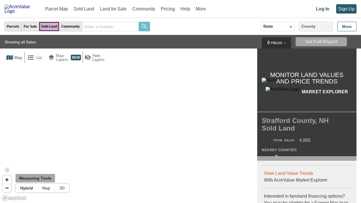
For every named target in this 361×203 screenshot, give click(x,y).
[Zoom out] (7, 188)
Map (46, 188)
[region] (180, 119)
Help (185, 8)
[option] (13, 26)
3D (62, 188)
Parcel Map (56, 8)
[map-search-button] (144, 26)
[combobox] (110, 26)
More (347, 26)
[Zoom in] (7, 180)
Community (143, 8)
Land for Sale (113, 8)
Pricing (168, 8)
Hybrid (26, 188)
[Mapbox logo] (14, 198)
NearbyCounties (279, 150)
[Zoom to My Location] (7, 170)
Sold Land (84, 8)
